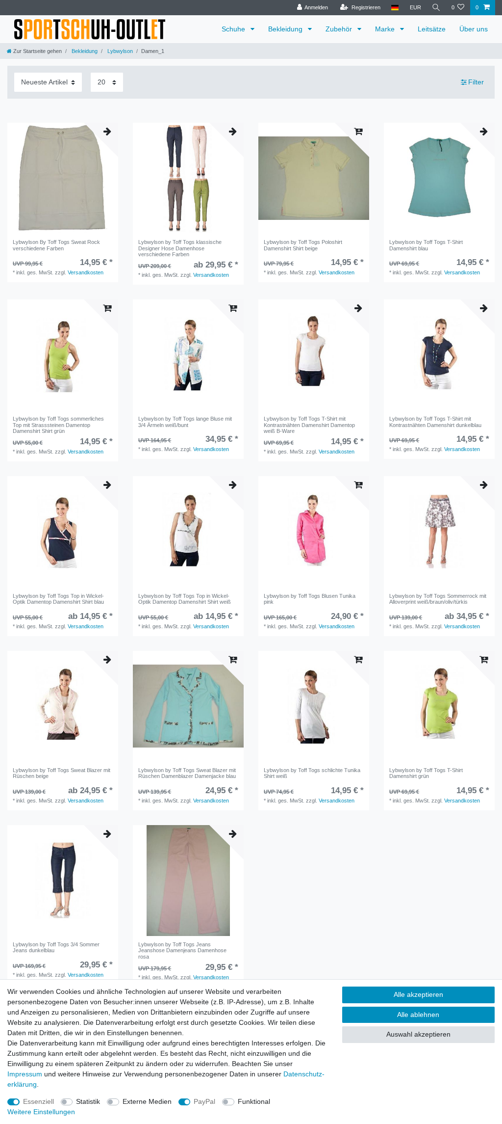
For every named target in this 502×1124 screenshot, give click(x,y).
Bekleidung (286, 29)
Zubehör (340, 29)
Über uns (473, 29)
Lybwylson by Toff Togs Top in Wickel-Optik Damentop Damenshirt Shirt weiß (184, 599)
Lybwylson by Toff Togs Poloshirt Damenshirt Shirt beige (303, 245)
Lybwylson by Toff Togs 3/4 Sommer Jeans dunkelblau (56, 947)
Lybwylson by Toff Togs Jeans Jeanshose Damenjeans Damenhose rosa (182, 950)
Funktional (254, 1101)
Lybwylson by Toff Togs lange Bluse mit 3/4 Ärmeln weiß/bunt (185, 422)
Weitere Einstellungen (41, 1112)
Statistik (88, 1101)
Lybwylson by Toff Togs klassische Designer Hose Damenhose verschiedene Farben (180, 248)
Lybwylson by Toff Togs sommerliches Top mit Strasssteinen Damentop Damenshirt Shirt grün (58, 425)
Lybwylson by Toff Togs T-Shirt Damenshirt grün (426, 773)
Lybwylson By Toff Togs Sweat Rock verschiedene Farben (56, 245)
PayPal (204, 1101)
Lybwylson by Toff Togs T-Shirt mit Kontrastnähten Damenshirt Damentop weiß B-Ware (309, 425)
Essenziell (38, 1101)
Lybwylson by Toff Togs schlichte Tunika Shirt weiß (312, 773)
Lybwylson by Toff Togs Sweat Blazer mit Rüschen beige (61, 773)
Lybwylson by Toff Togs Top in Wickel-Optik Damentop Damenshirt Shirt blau (58, 599)
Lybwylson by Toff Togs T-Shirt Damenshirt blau (426, 245)
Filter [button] (476, 82)
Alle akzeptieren (418, 994)
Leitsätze (432, 29)
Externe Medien (147, 1101)
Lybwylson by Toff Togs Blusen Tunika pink (309, 599)
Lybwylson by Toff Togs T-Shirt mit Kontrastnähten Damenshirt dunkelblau (435, 422)
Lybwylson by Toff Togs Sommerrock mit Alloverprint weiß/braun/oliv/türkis (437, 599)
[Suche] (436, 7)
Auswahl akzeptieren (418, 1034)
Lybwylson (119, 51)
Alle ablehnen (418, 1014)
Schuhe (234, 29)
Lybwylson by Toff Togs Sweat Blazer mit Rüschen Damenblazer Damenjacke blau (187, 773)
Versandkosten (85, 272)
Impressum (24, 1074)
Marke (386, 29)
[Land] (395, 7)
